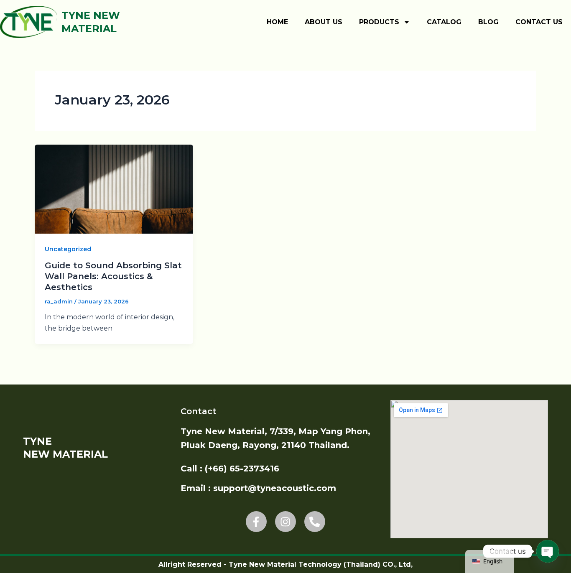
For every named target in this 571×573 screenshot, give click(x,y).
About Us (323, 22)
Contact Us (539, 22)
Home (277, 22)
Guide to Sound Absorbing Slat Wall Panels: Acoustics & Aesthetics (113, 276)
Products (379, 22)
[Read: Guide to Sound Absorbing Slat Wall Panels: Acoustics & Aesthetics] (114, 188)
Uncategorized (68, 249)
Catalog (444, 22)
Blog (488, 22)
